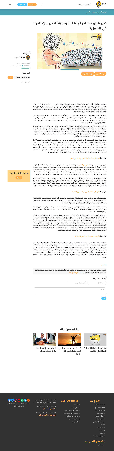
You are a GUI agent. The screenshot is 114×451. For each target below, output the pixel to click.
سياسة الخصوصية (22, 403)
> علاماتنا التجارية (74, 419)
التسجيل (22, 4)
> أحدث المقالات (100, 404)
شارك (10, 77)
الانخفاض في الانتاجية (85, 165)
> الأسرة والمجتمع (99, 422)
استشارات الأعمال (15, 65)
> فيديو (102, 424)
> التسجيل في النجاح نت (72, 413)
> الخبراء (102, 430)
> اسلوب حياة (100, 413)
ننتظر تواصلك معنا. (49, 409)
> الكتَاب (102, 433)
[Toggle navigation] (10, 4)
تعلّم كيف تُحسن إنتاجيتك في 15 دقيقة (87, 236)
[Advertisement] (69, 88)
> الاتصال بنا (76, 422)
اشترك (19, 178)
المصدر (104, 265)
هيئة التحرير (20, 57)
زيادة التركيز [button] (100, 74)
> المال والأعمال (100, 410)
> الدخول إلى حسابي (73, 416)
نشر (104, 298)
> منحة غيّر (101, 445)
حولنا (28, 403)
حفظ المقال (25, 68)
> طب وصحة (101, 419)
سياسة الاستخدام (12, 403)
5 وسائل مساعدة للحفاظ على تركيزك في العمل (85, 158)
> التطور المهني (100, 416)
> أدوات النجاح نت (99, 436)
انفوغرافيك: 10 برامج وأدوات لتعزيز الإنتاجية (86, 192)
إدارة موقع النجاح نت (76, 272)
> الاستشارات (101, 427)
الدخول (32, 4)
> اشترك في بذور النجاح (72, 410)
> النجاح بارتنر (75, 407)
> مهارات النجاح (100, 407)
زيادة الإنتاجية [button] (87, 74)
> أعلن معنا (76, 404)
